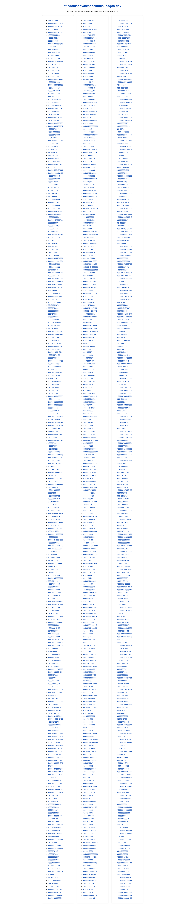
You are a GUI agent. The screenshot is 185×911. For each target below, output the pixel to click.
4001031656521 (123, 619)
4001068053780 (123, 91)
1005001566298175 (55, 892)
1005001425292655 (124, 537)
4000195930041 (89, 91)
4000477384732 (89, 35)
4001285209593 (89, 798)
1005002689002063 (90, 126)
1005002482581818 (124, 235)
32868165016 (88, 249)
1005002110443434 (55, 484)
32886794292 (53, 317)
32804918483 (53, 687)
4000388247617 (123, 487)
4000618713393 (89, 657)
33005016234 (88, 892)
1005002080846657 (124, 47)
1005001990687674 (90, 895)
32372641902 (88, 478)
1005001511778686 (55, 285)
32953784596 (88, 719)
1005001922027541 (55, 693)
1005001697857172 (90, 807)
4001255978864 (89, 716)
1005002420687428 (124, 863)
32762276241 (53, 875)
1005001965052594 (124, 778)
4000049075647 (54, 161)
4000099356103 (54, 508)
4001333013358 (54, 511)
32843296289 (53, 120)
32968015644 (122, 56)
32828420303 (122, 825)
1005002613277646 (90, 38)
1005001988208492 (124, 898)
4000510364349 (89, 434)
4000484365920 (54, 707)
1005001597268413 (55, 164)
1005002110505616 (124, 584)
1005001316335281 (55, 373)
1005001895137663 (124, 742)
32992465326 (88, 534)
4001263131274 (88, 781)
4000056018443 (89, 828)
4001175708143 (54, 449)
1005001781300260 (55, 789)
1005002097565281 (124, 452)
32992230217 (122, 414)
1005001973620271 (90, 464)
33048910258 (53, 581)
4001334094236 (89, 505)
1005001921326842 (55, 296)
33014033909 (122, 373)
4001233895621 (54, 88)
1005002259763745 (124, 387)
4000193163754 (89, 704)
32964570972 (53, 555)
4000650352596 (123, 813)
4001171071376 (122, 581)
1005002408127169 (90, 690)
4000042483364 (123, 860)
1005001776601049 (55, 634)
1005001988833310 (90, 179)
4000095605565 (54, 880)
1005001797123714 (90, 490)
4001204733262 (123, 349)
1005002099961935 (90, 285)
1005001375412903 (90, 437)
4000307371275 (54, 64)
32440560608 (122, 851)
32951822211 (87, 575)
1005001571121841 (55, 760)
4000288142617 (89, 132)
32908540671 (53, 798)
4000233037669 (54, 340)
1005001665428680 (90, 402)
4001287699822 (54, 267)
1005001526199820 (124, 786)
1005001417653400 (90, 287)
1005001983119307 (90, 261)
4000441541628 (89, 408)
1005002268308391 (55, 622)
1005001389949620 (55, 32)
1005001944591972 (124, 317)
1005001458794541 (90, 763)
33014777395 (88, 79)
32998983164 (88, 731)
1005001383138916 (124, 393)
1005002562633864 (124, 370)
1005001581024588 (90, 666)
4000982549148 (54, 654)
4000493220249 (54, 343)
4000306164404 (54, 276)
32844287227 (88, 446)
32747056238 (88, 443)
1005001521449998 (90, 326)
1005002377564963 (90, 135)
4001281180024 (123, 819)
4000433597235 (123, 38)
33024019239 (88, 795)
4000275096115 (54, 29)
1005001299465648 (90, 449)
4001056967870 (54, 191)
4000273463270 (123, 625)
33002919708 (53, 698)
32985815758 (53, 144)
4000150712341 (123, 472)
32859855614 (53, 651)
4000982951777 (123, 334)
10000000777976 (89, 819)
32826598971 (88, 584)
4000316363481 (123, 558)
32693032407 (53, 857)
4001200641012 (54, 786)
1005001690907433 (90, 120)
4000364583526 (123, 566)
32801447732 (122, 836)
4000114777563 (88, 663)
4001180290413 (123, 866)
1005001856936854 (90, 549)
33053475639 (53, 587)
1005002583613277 (55, 889)
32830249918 (53, 704)
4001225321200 (123, 684)
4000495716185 (54, 355)
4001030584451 (54, 94)
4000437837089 (123, 731)
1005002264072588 (90, 440)
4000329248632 (89, 170)
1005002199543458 (55, 719)
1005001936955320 (55, 53)
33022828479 (122, 111)
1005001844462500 (124, 775)
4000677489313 (123, 722)
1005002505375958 (55, 792)
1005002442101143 (90, 311)
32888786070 (88, 651)
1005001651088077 (90, 628)
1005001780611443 (90, 329)
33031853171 (87, 352)
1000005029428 (89, 467)
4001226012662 (54, 364)
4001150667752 (54, 496)
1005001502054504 (90, 880)
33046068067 (53, 329)
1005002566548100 (124, 293)
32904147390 (122, 343)
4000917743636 (89, 305)
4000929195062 (123, 173)
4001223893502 (89, 158)
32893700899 (88, 97)
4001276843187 (54, 59)
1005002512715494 (90, 593)
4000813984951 (123, 816)
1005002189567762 (124, 628)
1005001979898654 (124, 434)
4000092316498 (54, 575)
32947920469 (53, 502)
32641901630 (122, 399)
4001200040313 (89, 789)
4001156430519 (54, 558)
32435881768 (122, 223)
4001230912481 (123, 822)
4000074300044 (54, 443)
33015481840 (122, 311)
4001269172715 (54, 531)
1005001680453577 (55, 396)
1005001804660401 (90, 537)
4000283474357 (89, 772)
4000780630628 (123, 238)
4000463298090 (123, 261)
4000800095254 (123, 575)
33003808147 (122, 384)
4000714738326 (89, 519)
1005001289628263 (90, 85)
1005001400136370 (124, 725)
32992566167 (122, 563)
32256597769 (88, 643)
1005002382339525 (90, 742)
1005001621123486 (124, 857)
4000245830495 (89, 898)
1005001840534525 (55, 540)
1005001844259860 (90, 701)
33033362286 (88, 634)
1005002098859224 (55, 646)
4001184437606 (123, 707)
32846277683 (53, 138)
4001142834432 (89, 314)
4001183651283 (54, 264)
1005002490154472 (124, 772)
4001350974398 (89, 214)
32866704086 (53, 358)
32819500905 (122, 440)
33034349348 (53, 813)
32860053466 (53, 625)
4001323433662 (89, 886)
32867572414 (53, 795)
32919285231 (122, 197)
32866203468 (122, 114)
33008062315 (88, 211)
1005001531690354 (90, 516)
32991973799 (53, 431)
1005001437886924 (124, 273)
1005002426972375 (124, 208)
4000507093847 (89, 88)
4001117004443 (123, 781)
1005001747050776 (124, 590)
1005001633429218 (124, 61)
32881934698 (88, 411)
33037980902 (122, 675)
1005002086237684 (124, 751)
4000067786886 (123, 446)
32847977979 (122, 669)
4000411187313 (123, 522)
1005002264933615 (55, 417)
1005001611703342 (124, 425)
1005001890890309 (90, 878)
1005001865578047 (55, 748)
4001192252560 (89, 220)
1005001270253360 (90, 202)
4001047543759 (123, 769)
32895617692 (53, 481)
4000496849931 (54, 863)
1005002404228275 (55, 643)
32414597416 (122, 713)
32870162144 (53, 393)
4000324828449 (54, 781)
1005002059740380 (90, 332)
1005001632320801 (55, 405)
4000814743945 (89, 188)
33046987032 (53, 243)
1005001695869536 (90, 845)
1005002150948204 (55, 640)
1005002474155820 (90, 152)
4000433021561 (54, 807)
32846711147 (87, 778)
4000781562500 (89, 47)
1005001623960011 (124, 255)
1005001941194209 (124, 276)
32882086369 (53, 311)
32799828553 (53, 631)
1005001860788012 (55, 898)
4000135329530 (89, 117)
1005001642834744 (124, 314)
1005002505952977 (90, 452)
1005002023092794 (55, 825)
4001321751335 (54, 56)
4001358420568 (123, 270)
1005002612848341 (124, 587)
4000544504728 (89, 302)
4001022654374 (123, 185)
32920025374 (88, 129)
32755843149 (53, 270)
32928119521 (87, 578)
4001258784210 (89, 238)
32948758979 (122, 26)
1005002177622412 (124, 141)
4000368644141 (54, 537)
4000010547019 (123, 361)
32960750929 (53, 308)
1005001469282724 (55, 605)
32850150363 (88, 414)
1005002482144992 (124, 420)
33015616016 (87, 323)
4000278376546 (89, 246)
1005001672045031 (124, 23)
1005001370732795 (124, 264)
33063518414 (88, 50)
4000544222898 (123, 340)
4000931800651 (123, 502)
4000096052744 (123, 695)
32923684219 (88, 320)
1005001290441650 (55, 772)
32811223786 (122, 643)
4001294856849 (89, 185)
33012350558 (122, 332)
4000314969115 (54, 607)
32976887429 (53, 663)
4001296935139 (89, 458)
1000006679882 (54, 590)
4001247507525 (54, 525)
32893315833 (88, 144)
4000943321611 (54, 516)
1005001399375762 (124, 64)
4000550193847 (123, 32)
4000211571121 (53, 38)
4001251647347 (88, 428)
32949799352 (53, 883)
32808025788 (53, 860)
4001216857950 (89, 20)
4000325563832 (54, 725)
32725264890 (88, 205)
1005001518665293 (55, 769)
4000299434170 (123, 869)
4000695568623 (54, 100)
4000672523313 (54, 91)
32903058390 (88, 378)
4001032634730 (54, 866)
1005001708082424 (55, 740)
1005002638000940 (55, 282)
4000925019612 (89, 493)
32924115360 (88, 373)
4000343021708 (123, 555)
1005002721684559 (124, 801)
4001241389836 (54, 490)
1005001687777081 (124, 519)
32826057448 (122, 757)
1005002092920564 (124, 422)
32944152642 (53, 572)
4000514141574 (88, 82)
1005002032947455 (90, 282)
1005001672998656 (90, 737)
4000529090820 (54, 367)
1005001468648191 (55, 352)
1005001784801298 (90, 194)
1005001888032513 (55, 734)
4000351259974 (89, 748)
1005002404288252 (90, 267)
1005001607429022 (55, 85)
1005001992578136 (55, 211)
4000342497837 (123, 308)
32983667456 (122, 728)
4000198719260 (89, 522)
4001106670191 (88, 361)
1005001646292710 (124, 249)
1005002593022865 (124, 232)
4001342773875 (54, 886)
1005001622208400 (90, 337)
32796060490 (122, 648)
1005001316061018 (90, 857)
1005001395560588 (90, 640)
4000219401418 (123, 287)
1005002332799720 (55, 455)
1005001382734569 (55, 258)
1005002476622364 (124, 94)
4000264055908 (89, 725)
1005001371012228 (90, 786)
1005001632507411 (90, 616)
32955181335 (122, 375)
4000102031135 (54, 681)
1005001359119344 (124, 355)
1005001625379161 (55, 117)
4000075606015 (54, 176)
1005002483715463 (90, 760)
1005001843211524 (90, 607)
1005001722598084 (124, 443)
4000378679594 (54, 446)
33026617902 (122, 282)
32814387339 (122, 155)
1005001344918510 (90, 863)
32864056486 (88, 76)
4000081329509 (89, 105)
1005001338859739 (124, 845)
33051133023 (53, 878)
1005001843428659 (90, 613)
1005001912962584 (124, 296)
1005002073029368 (90, 740)
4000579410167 (123, 572)
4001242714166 (88, 455)
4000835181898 (54, 167)
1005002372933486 (55, 478)
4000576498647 (89, 41)
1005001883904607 (90, 481)
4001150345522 (54, 232)
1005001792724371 (55, 710)
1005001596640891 (90, 848)
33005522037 (88, 754)
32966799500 (88, 860)
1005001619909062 (55, 602)
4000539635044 (89, 648)
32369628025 (88, 825)
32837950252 (88, 276)
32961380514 (53, 390)
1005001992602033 (55, 731)
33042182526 (122, 496)
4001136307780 (123, 737)
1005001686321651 (90, 252)
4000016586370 (89, 375)
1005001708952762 (90, 660)
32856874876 (53, 155)
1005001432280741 (90, 581)
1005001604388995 (124, 810)
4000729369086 (123, 329)
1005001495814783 (124, 73)
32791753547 (53, 47)
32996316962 (88, 199)
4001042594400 (54, 399)
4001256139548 (54, 519)
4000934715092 (123, 337)
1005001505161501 (55, 816)
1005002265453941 (90, 872)
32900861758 (88, 425)
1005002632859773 (55, 546)
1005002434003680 (124, 390)
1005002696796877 (90, 875)
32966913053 (53, 229)
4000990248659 (54, 105)
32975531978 (53, 487)
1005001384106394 (124, 358)
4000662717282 (89, 273)
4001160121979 (123, 53)
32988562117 (88, 161)
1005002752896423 (55, 273)
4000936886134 (123, 126)
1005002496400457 (124, 135)
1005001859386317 (55, 458)
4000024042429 (89, 393)
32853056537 (122, 578)
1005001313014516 (90, 232)
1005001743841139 (124, 44)
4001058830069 (89, 343)
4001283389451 (123, 681)
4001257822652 (54, 619)
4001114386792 (123, 792)
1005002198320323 (55, 26)
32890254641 (88, 70)
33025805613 (88, 349)
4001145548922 (123, 766)
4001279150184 (88, 687)
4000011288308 (89, 100)
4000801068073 (54, 869)
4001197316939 (54, 420)
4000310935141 (88, 745)
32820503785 (122, 458)
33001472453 (122, 760)
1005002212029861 (124, 634)
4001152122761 (53, 722)
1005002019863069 (124, 290)
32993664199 (122, 516)
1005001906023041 (55, 141)
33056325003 (88, 722)
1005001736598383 (90, 757)
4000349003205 (89, 381)
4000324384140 (54, 596)
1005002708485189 (55, 422)
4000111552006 (88, 622)
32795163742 (53, 378)
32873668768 (122, 467)
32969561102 (88, 631)
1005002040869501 (90, 472)
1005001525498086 (55, 50)
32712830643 (53, 252)
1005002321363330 (55, 97)
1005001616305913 (90, 150)
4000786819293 (89, 364)
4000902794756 (123, 408)
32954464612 (88, 511)
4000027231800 (54, 135)
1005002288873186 (90, 587)
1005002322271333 (90, 370)
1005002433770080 (124, 214)
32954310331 (88, 525)
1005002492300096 (55, 848)
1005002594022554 (90, 208)
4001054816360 (123, 240)
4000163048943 (54, 70)
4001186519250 (123, 132)
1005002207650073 (55, 895)
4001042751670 (123, 693)
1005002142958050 (90, 399)
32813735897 (53, 475)
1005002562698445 (55, 872)
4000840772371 (89, 431)
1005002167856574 (124, 646)
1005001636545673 (90, 44)
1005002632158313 (124, 364)
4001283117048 (123, 622)
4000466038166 (54, 199)
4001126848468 (54, 628)
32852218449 (122, 402)
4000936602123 (123, 687)
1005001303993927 (55, 61)
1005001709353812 (55, 549)
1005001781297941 (55, 822)
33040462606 (122, 710)
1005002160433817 (124, 654)
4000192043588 (123, 179)
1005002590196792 (90, 64)
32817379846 (88, 299)
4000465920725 (54, 648)
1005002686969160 (55, 361)
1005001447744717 (124, 886)
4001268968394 (89, 569)
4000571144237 (88, 560)
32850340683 (53, 255)
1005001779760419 (90, 625)
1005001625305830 (90, 164)
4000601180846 (89, 869)
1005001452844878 (90, 173)
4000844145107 (54, 599)
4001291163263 (88, 543)
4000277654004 (54, 678)
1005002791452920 (55, 279)
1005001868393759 (90, 678)
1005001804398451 (90, 801)
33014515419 (122, 754)
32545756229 (53, 713)
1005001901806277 (90, 264)
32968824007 (122, 152)
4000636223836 (54, 302)
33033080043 (88, 420)
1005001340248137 (124, 690)
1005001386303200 (124, 176)
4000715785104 (123, 320)
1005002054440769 (55, 775)
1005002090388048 (124, 194)
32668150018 (88, 499)
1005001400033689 (124, 798)
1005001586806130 (55, 513)
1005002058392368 (90, 854)
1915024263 (121, 85)
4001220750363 (123, 525)
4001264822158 (89, 346)
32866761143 (53, 851)
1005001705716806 (55, 202)
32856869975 (53, 223)
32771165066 (87, 390)
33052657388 (122, 211)
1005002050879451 (90, 552)
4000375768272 (89, 240)
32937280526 (122, 481)
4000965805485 (54, 381)
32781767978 (88, 405)
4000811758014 (54, 208)
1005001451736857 (90, 317)
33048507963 (53, 194)
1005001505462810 (90, 103)
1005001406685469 (55, 23)
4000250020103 (54, 384)
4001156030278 (123, 381)
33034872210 (53, 675)
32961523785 (53, 41)
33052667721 (88, 775)
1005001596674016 (90, 417)
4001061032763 (89, 358)
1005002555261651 (124, 534)
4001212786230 (54, 370)
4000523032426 (89, 610)
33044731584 (88, 56)
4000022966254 (54, 293)
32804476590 (53, 387)
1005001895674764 (124, 678)
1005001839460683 (90, 223)
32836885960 (88, 810)
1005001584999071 (55, 751)
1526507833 (52, 766)
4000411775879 (88, 816)
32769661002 (122, 748)
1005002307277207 (124, 378)
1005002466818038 (124, 79)
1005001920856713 (90, 784)
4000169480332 (54, 349)
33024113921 (87, 229)
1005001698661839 (55, 522)
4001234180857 (89, 73)
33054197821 (53, 810)
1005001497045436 (124, 108)
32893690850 (122, 258)
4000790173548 (89, 258)
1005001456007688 (90, 672)
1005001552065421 (124, 103)
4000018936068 (123, 505)
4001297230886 (123, 226)
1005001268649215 (124, 704)
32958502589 (122, 716)
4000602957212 (54, 499)
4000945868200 (54, 323)
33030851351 (122, 605)
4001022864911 (123, 698)
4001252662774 (123, 138)
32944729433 (88, 602)
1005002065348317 (55, 845)
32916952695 (122, 352)
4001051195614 (53, 182)
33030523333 (122, 640)
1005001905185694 (90, 563)
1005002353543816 (124, 552)
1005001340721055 (55, 716)
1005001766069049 (90, 599)
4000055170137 (54, 226)
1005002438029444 (124, 892)
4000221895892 (54, 461)
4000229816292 (54, 82)
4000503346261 (123, 170)
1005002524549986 (55, 839)
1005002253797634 (90, 243)
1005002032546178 (124, 511)
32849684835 (122, 88)
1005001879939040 (90, 555)
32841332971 (88, 513)
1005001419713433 (124, 763)
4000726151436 (123, 631)
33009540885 (88, 23)
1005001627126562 (55, 833)
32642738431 (53, 314)
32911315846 (87, 108)
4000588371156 (89, 833)
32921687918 (88, 889)
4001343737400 (123, 508)
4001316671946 (123, 499)
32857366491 (88, 155)
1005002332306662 (55, 563)
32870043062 (88, 766)
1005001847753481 (55, 434)
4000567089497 (123, 205)
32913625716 (122, 493)
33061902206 (88, 32)
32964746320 (53, 695)
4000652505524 (54, 804)
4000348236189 (54, 831)
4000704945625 (54, 111)
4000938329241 (89, 61)
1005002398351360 (55, 757)
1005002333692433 (90, 270)
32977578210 (88, 822)
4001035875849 (89, 698)
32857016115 (87, 182)
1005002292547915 (90, 334)
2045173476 (121, 129)
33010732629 (88, 728)
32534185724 (88, 566)
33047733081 (122, 326)
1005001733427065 (55, 170)
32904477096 (122, 105)
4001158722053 (89, 59)
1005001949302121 (124, 740)
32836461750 (122, 469)
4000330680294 (89, 496)
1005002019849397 (90, 114)
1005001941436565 (90, 734)
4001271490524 (123, 167)
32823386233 (53, 114)
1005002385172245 (90, 384)
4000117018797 (88, 461)
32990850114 (53, 728)
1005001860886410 (90, 197)
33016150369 (53, 552)
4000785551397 (123, 243)
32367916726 (53, 67)
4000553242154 (89, 484)
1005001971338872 (90, 94)
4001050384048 (123, 367)
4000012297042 (123, 475)
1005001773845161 (124, 35)
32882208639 (53, 320)
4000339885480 (89, 596)
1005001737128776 (55, 108)
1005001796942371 (124, 396)
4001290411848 (54, 637)
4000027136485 (123, 428)
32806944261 (122, 596)
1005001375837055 (124, 405)
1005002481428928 (124, 569)
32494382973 (53, 305)
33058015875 (53, 560)
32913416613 (122, 182)
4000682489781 (89, 279)
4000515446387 (54, 240)
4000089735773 (123, 123)
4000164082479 (54, 238)
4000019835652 (123, 478)
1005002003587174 (55, 332)
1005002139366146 (55, 745)
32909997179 (88, 296)
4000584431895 (89, 883)
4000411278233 (54, 375)
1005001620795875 (55, 126)
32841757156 (87, 637)
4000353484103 (123, 513)
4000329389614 (89, 528)
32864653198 (53, 493)
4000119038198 (123, 76)
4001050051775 (123, 41)
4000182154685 (54, 299)
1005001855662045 (55, 44)
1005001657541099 (124, 831)
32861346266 (122, 161)
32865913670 (122, 464)
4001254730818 (54, 452)
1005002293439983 (124, 455)
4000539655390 (54, 217)
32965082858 (88, 355)
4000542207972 (123, 663)
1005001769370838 (90, 487)
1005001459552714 (124, 807)
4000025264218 (123, 593)
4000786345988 (123, 540)
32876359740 (88, 387)
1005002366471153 (55, 528)
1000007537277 (123, 745)
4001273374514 (54, 742)
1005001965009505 (55, 737)
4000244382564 (123, 875)
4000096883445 (123, 543)
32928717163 (53, 505)
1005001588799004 (124, 417)
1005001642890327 (55, 690)
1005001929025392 (124, 120)
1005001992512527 (90, 29)
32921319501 (53, 147)
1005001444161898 (55, 346)
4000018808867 (54, 76)
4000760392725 (89, 646)
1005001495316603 (55, 235)
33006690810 (53, 185)
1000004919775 (123, 889)
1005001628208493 (124, 833)
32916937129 (53, 778)
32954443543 (122, 549)
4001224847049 (123, 872)
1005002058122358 (90, 654)
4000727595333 (89, 138)
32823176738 (122, 672)
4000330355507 (54, 205)
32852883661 (122, 20)
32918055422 (88, 836)
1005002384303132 (124, 285)
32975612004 (88, 851)
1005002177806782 (55, 220)
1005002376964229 (90, 546)
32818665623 (122, 144)
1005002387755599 (124, 880)
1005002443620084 (124, 117)
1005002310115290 (124, 147)
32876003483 (88, 540)
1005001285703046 (124, 217)
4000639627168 (54, 428)
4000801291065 (89, 67)
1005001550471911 (55, 214)
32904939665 (53, 103)
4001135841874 (123, 50)
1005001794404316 (90, 396)
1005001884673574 (124, 895)
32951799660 (53, 20)
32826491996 (88, 693)
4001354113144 (123, 67)
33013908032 (88, 681)
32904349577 (53, 290)
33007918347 (122, 411)
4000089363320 (89, 572)
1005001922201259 (124, 437)
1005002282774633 (124, 431)
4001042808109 (123, 560)
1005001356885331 (55, 334)
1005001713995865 (55, 472)
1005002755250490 (55, 173)
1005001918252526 (124, 229)
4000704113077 (54, 684)
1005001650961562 (124, 70)
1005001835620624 (124, 610)
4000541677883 (54, 337)
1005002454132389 (124, 82)
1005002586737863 (55, 669)
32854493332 (88, 123)
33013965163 (122, 666)
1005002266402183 (55, 593)
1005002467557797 (124, 252)
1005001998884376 (55, 763)
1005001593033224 (55, 616)
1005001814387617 (124, 848)
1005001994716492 (124, 546)
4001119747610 (53, 188)
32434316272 (122, 302)
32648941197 (88, 367)
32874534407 (122, 220)
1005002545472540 (55, 784)
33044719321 (122, 59)
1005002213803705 (55, 534)
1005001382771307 (55, 657)
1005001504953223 (124, 246)
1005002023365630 (124, 323)
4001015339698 (54, 132)
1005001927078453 (124, 490)
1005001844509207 (55, 123)
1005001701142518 (55, 464)
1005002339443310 (90, 675)
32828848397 (88, 26)
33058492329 (122, 854)
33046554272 (53, 197)
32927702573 (53, 566)
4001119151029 (53, 666)
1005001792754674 (124, 657)
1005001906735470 (124, 637)
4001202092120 (89, 590)
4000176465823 (123, 616)
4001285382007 (123, 599)
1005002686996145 (90, 475)
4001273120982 (89, 422)
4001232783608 (89, 167)
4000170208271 (88, 147)
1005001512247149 (90, 308)
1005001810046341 (124, 839)
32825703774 (88, 713)
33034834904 (53, 73)
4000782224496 (89, 669)
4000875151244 (123, 29)
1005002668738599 (90, 235)
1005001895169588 (124, 461)
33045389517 (122, 804)
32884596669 (122, 191)
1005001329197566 (90, 695)
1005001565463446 (124, 734)
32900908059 (53, 411)
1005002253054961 (90, 707)
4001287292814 (123, 531)
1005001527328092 (124, 602)
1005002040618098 (55, 425)
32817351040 (88, 340)
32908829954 (88, 290)
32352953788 (122, 828)
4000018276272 (123, 267)
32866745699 (122, 305)
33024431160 (53, 152)
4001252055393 (123, 701)
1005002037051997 (90, 605)
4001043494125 (123, 199)
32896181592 (53, 613)
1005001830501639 (55, 79)
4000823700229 (54, 543)
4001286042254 (89, 839)
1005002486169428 (124, 150)
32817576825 (122, 613)
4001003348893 (54, 569)
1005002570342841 (124, 883)
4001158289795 (54, 801)
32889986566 (53, 836)
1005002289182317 (90, 751)
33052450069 (122, 660)
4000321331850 (54, 469)
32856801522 (122, 842)
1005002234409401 (90, 469)
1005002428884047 (90, 111)
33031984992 (53, 408)
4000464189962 (123, 528)
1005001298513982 (90, 684)
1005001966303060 (124, 651)
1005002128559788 (90, 769)
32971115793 (122, 719)
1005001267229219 (90, 293)
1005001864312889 (124, 279)
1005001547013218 (55, 287)
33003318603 (122, 789)
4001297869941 (89, 217)
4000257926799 (54, 854)
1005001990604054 (124, 100)
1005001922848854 (90, 842)
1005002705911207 (90, 831)
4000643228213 (89, 792)
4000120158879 (123, 202)
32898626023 (88, 804)
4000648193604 (89, 619)
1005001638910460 (90, 531)
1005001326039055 (124, 449)
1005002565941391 (55, 261)
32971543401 (53, 437)
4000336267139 (89, 558)
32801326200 (88, 710)
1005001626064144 (55, 672)
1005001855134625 (90, 502)
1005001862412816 (124, 299)
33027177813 (87, 226)
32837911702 (87, 866)
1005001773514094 (55, 158)
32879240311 (88, 813)
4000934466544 (54, 660)
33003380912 (122, 97)
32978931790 (53, 819)
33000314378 (53, 414)
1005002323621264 (124, 784)
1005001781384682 (90, 191)
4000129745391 (123, 484)
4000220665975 (54, 610)
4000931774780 (54, 249)
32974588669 (53, 467)
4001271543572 (54, 326)
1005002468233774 (55, 701)
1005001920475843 (55, 440)
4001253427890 (89, 141)
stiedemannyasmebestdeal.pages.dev (92, 6)
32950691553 (122, 158)
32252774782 (53, 150)
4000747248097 (54, 584)
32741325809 (122, 346)
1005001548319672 (124, 607)
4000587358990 (89, 176)
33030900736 (88, 255)
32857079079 (53, 246)
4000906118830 (89, 508)
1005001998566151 (124, 878)
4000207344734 (54, 129)
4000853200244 (54, 754)
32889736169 (53, 842)
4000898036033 (54, 828)
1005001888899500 (90, 53)
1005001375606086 (55, 578)
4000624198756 (123, 188)
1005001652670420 (124, 795)
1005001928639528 (55, 402)
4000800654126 (54, 35)
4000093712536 (54, 179)
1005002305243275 (124, 164)
